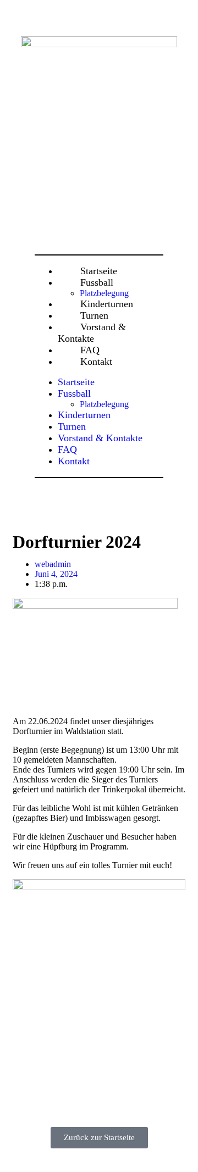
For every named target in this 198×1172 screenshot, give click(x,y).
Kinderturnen (84, 414)
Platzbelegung (104, 404)
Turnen (72, 426)
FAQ (67, 449)
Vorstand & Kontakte (92, 332)
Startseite (76, 381)
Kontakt (96, 361)
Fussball (96, 282)
